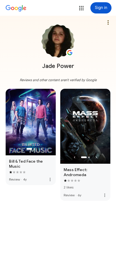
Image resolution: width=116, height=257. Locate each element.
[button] (81, 8)
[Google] (16, 8)
